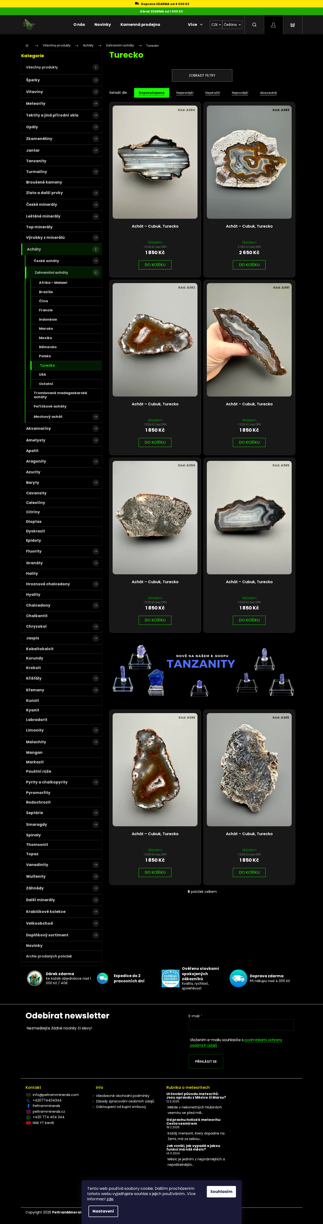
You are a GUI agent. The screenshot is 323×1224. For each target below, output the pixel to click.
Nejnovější (240, 92)
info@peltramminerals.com (56, 1094)
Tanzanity (36, 160)
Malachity (36, 741)
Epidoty (33, 540)
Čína (43, 301)
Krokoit (33, 667)
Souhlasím (221, 1191)
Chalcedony (38, 605)
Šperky (33, 80)
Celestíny (35, 502)
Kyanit (32, 710)
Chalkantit (37, 615)
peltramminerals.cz (49, 1111)
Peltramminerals (46, 1105)
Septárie (34, 812)
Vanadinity (37, 864)
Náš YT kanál (43, 1122)
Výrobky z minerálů (45, 237)
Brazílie (46, 292)
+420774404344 (47, 1100)
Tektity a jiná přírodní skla (52, 115)
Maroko (46, 328)
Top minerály (39, 226)
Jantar (33, 150)
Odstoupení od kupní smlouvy (121, 1106)
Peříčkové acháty (50, 406)
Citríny (33, 511)
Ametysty (35, 440)
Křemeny (35, 690)
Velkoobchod (39, 923)
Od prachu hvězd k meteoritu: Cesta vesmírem (193, 1121)
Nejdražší (212, 92)
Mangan (34, 752)
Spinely (33, 835)
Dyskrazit (35, 531)
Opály (32, 126)
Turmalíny (36, 171)
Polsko (45, 356)
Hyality (33, 594)
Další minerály (40, 899)
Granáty (34, 562)
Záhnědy (35, 888)
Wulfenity (36, 876)
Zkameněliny (39, 138)
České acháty (46, 260)
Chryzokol (36, 626)
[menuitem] (79, 24)
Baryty (32, 482)
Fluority (34, 551)
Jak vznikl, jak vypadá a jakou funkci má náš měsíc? (193, 1147)
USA (42, 374)
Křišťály (34, 678)
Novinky (34, 945)
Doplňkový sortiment (47, 935)
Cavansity (36, 493)
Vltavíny (34, 91)
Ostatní (46, 383)
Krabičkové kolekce (46, 911)
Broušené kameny (44, 182)
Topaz (32, 853)
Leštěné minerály (43, 216)
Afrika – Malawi (53, 282)
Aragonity (36, 461)
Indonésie (48, 319)
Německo (48, 347)
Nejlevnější (184, 92)
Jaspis (32, 638)
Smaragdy (36, 824)
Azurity (33, 472)
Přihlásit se (206, 1061)
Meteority (35, 103)
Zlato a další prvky (44, 192)
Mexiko (45, 337)
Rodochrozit (38, 802)
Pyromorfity (38, 792)
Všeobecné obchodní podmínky (122, 1095)
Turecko (47, 365)
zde (110, 1199)
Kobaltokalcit (40, 648)
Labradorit (36, 719)
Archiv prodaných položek (49, 956)
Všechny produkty (42, 67)
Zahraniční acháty (51, 272)
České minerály (41, 204)
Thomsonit (37, 844)
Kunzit (32, 700)
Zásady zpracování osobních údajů (125, 1101)
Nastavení (103, 1211)
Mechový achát (48, 416)
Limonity (35, 730)
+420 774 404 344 (49, 1117)
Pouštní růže (38, 771)
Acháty (34, 249)
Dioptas (34, 521)
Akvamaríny (38, 428)
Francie (46, 310)
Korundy (34, 658)
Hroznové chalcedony (48, 584)
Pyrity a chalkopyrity (47, 782)
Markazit (35, 762)
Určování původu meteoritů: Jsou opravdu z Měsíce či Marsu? (196, 1096)
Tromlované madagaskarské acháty (60, 395)
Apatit (32, 450)
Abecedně (268, 92)
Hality (32, 573)
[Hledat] (254, 24)
